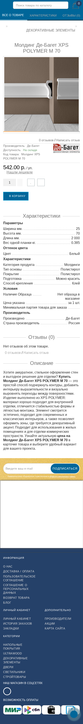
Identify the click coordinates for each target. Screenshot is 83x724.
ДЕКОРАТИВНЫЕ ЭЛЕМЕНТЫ (15, 660)
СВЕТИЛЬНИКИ (14, 672)
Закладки (11, 628)
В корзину (17, 196)
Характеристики (43, 15)
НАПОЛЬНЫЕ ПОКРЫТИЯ (12, 646)
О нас (8, 566)
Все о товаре (13, 15)
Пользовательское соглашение (19, 578)
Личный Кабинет (17, 618)
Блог (7, 602)
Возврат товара (16, 597)
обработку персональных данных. (63, 476)
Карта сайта (55, 628)
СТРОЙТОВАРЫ (14, 677)
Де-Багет (33, 145)
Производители (58, 618)
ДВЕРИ (8, 667)
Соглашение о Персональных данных (16, 589)
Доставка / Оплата (18, 571)
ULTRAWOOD (12, 653)
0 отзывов (45, 140)
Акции (50, 623)
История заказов (17, 623)
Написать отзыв (68, 140)
